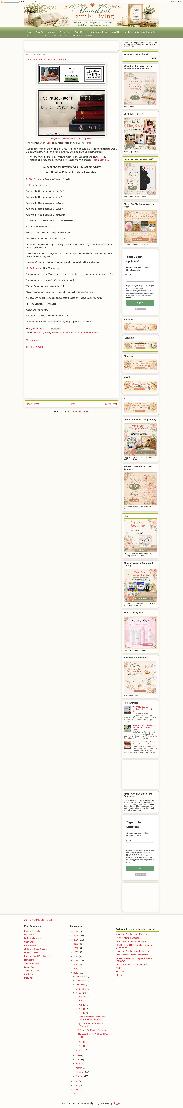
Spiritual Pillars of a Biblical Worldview (80, 332)
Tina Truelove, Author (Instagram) (132, 955)
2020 (76, 956)
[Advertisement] (51, 45)
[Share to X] (56, 329)
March (79, 1068)
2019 (76, 960)
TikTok (119, 975)
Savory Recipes (31, 963)
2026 (76, 931)
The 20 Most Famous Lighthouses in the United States (142, 709)
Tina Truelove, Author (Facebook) (131, 941)
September (81, 989)
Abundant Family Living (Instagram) (133, 951)
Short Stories (30, 942)
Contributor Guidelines (99, 32)
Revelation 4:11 (101, 160)
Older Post (111, 404)
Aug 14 (82, 1013)
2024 (76, 940)
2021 (76, 952)
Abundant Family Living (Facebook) (132, 934)
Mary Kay (28, 978)
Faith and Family (32, 931)
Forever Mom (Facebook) (128, 938)
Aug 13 (82, 1042)
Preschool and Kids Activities (37, 956)
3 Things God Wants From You (92, 1030)
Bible (49, 143)
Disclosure (51, 32)
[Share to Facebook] (58, 329)
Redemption (36, 268)
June (78, 1059)
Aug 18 (82, 1005)
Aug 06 (82, 1050)
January (80, 1076)
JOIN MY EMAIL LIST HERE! (82, 36)
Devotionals (29, 934)
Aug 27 (82, 1001)
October (80, 985)
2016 (76, 973)
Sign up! (140, 303)
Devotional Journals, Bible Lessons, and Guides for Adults (47, 36)
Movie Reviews (31, 952)
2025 (76, 936)
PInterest (120, 968)
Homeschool (30, 960)
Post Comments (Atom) (78, 411)
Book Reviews (30, 945)
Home (29, 32)
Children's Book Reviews (35, 949)
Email (128, 274)
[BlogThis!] (54, 329)
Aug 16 (82, 1009)
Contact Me (116, 32)
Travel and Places (32, 970)
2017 (76, 969)
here (136, 46)
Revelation (56, 332)
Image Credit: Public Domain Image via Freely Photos (71, 139)
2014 (76, 1085)
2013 (76, 1089)
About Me (39, 32)
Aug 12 (82, 1046)
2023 (76, 944)
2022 (76, 948)
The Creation (35, 179)
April (78, 1064)
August (79, 993)
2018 (76, 964)
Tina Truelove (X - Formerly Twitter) (132, 964)
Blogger (116, 1103)
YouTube (120, 972)
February (80, 1072)
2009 (76, 1094)
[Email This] (52, 329)
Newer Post (32, 404)
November (81, 980)
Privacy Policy (65, 32)
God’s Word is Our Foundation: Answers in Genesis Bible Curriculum (144, 727)
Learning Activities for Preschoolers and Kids (139, 32)
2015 (76, 1081)
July (78, 1055)
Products (28, 974)
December (81, 976)
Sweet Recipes (31, 967)
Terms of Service (80, 32)
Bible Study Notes (41, 332)
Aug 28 (82, 996)
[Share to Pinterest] (60, 329)
